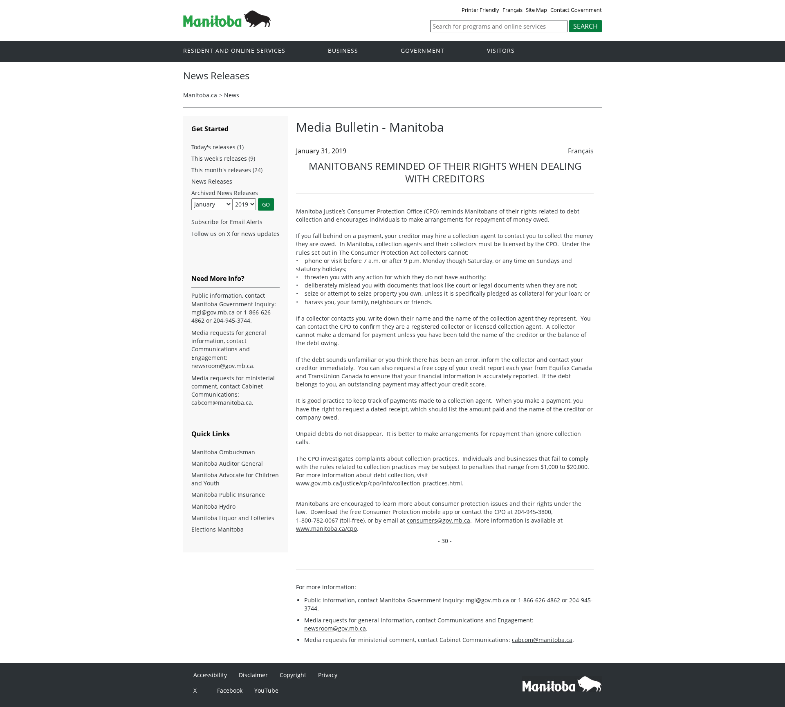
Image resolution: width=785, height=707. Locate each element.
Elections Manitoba (217, 529)
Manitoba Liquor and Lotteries (232, 518)
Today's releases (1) (217, 147)
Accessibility (210, 675)
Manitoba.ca (200, 95)
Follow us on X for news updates (235, 234)
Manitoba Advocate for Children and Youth (235, 479)
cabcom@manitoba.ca (542, 640)
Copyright (293, 675)
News (231, 95)
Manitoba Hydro (213, 506)
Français (512, 9)
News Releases (211, 181)
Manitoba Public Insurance (228, 494)
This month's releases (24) (226, 170)
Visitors (501, 51)
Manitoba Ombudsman (223, 452)
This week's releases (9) (223, 158)
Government (422, 51)
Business (343, 51)
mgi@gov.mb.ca (487, 600)
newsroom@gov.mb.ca (335, 628)
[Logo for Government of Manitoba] (227, 24)
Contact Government (576, 9)
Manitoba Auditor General (227, 463)
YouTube (266, 690)
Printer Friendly (480, 9)
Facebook (229, 690)
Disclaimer (253, 675)
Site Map (536, 9)
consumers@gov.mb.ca (438, 520)
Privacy (327, 675)
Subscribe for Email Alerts (226, 222)
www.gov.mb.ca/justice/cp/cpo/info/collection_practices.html (379, 483)
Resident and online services (234, 51)
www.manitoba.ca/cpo (326, 528)
